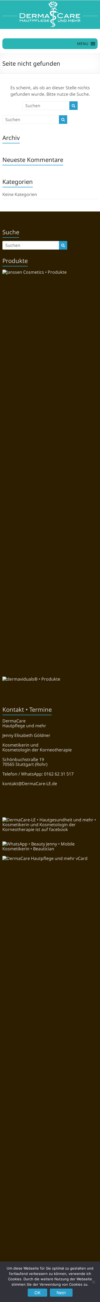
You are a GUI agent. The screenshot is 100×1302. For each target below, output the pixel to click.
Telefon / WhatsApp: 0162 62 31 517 (38, 774)
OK (37, 1293)
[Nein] (93, 1282)
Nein (61, 1293)
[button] (82, 43)
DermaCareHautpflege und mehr (24, 723)
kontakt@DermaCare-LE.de (29, 784)
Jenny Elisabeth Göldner (26, 735)
